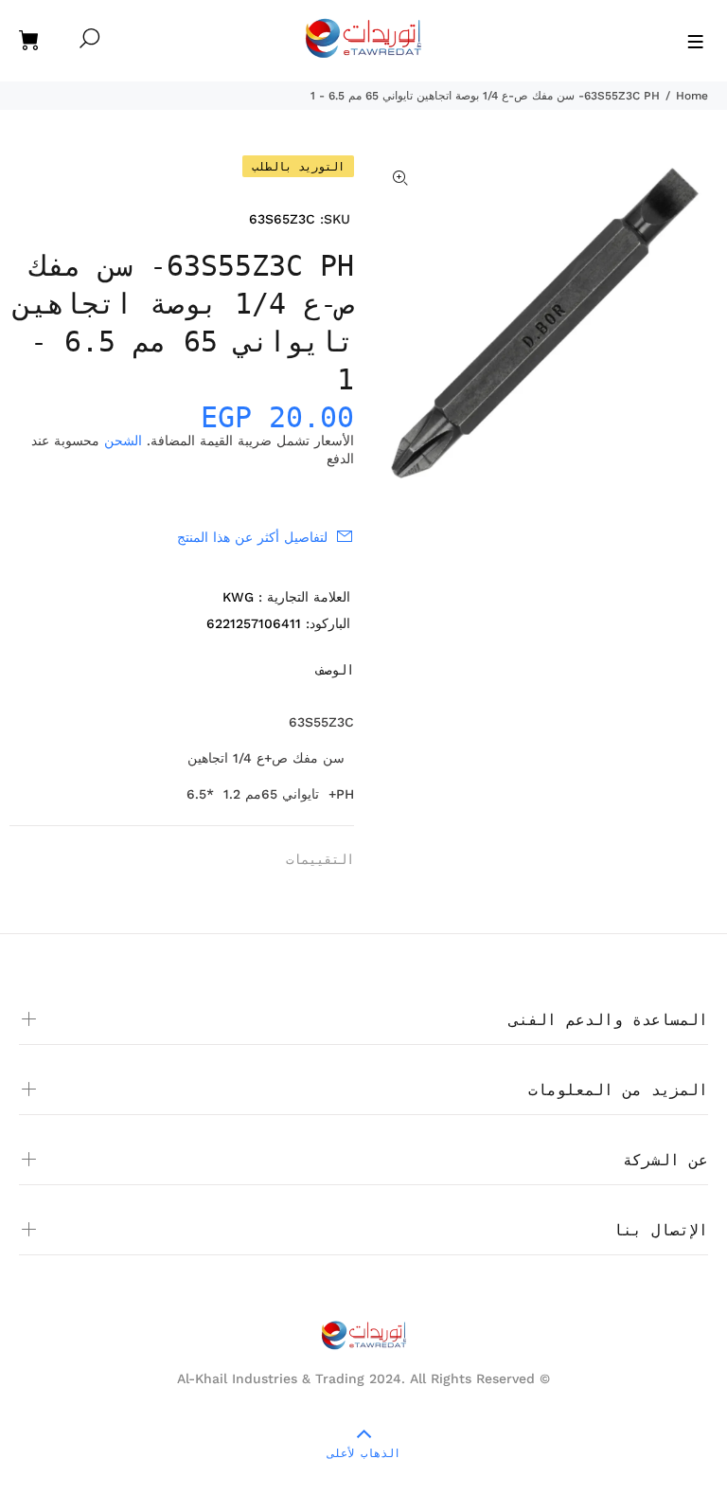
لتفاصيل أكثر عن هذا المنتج (252, 537)
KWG (238, 596)
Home (692, 95)
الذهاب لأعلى (364, 1453)
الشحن (123, 440)
